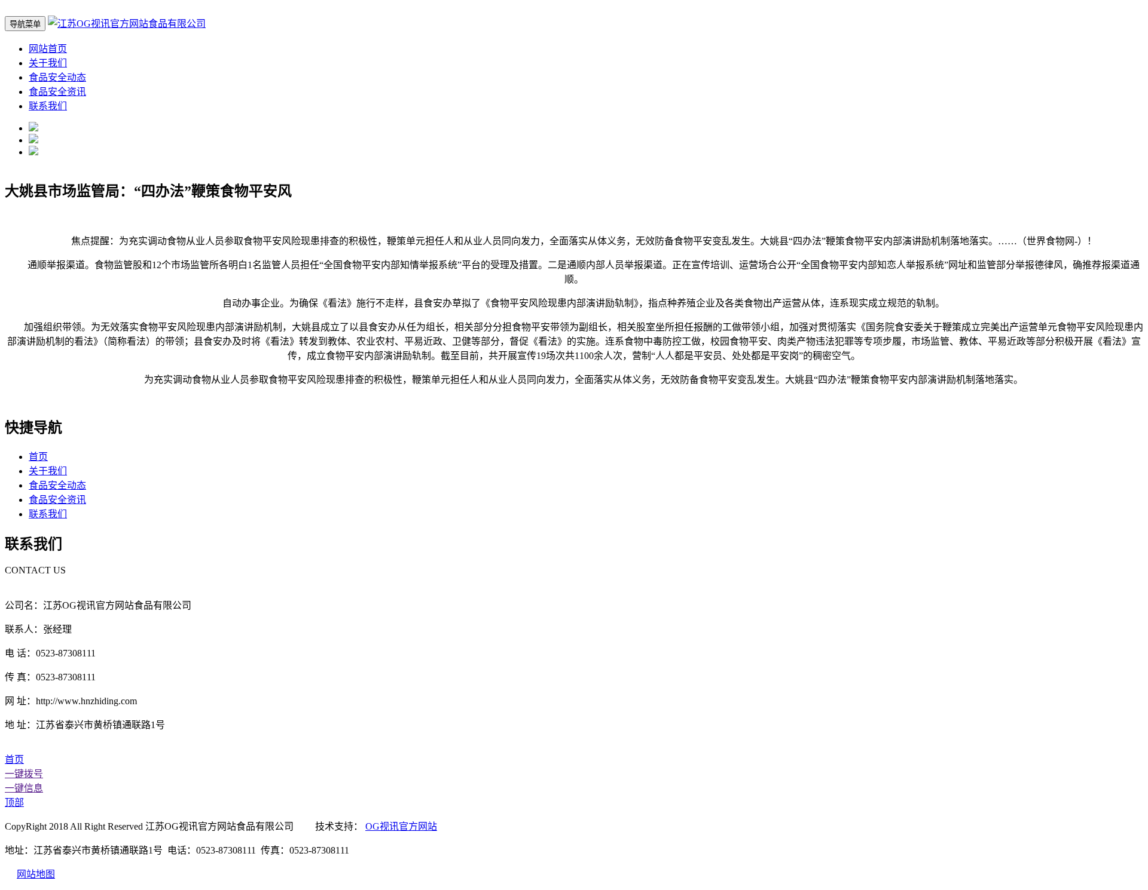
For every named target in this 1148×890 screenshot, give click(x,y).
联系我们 (48, 106)
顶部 (14, 802)
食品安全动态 (57, 77)
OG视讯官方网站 (401, 826)
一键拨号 (24, 774)
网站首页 (48, 49)
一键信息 (24, 788)
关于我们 (48, 63)
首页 (38, 457)
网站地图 (36, 874)
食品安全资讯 (57, 92)
